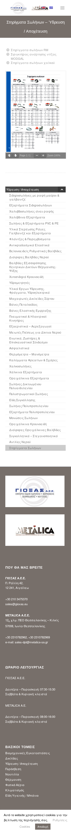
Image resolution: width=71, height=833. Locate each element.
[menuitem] (36, 8)
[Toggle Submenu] (62, 189)
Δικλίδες (11, 758)
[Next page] (16, 155)
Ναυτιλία (12, 774)
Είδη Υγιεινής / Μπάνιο (21, 795)
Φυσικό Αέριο (14, 785)
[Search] (36, 8)
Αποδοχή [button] (42, 826)
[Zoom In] (43, 155)
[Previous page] (9, 155)
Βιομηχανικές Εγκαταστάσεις (27, 753)
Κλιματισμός (14, 790)
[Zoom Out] (37, 155)
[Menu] (62, 8)
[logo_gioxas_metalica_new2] (29, 8)
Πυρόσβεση (13, 769)
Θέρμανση (13, 779)
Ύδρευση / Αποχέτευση (21, 763)
